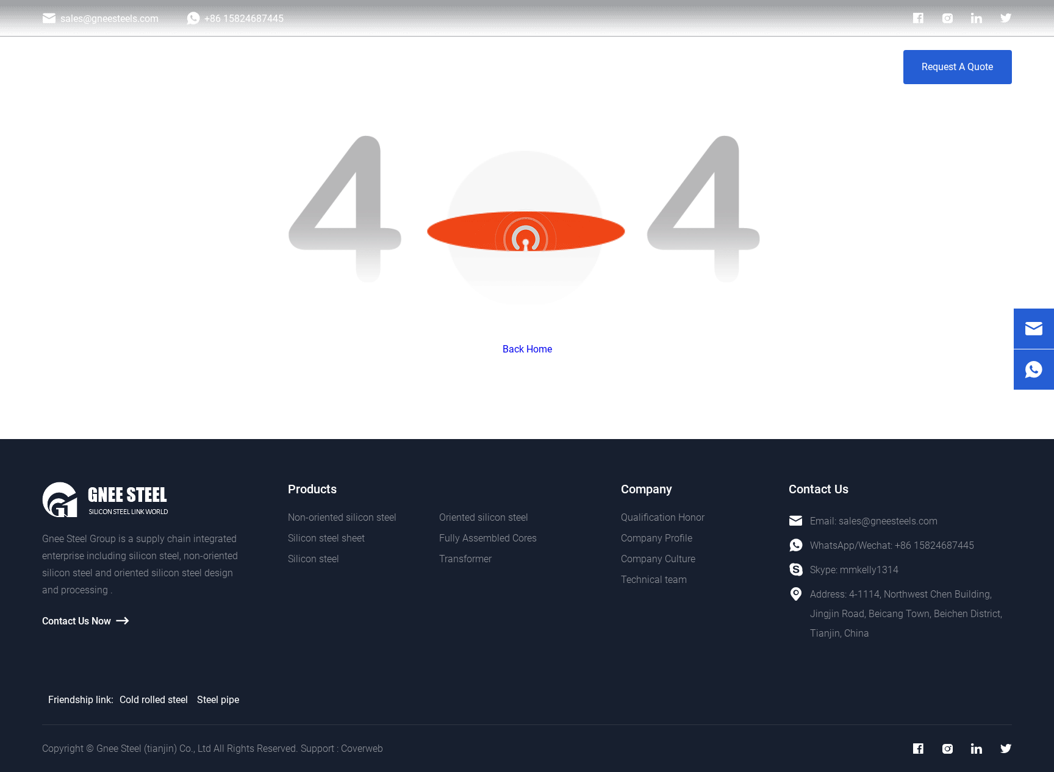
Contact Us (829, 67)
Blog (653, 67)
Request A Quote (957, 67)
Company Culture (658, 559)
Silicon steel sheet (326, 538)
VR (769, 67)
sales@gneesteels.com (888, 521)
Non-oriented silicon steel (342, 517)
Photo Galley (584, 67)
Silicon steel (313, 559)
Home (365, 67)
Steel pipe (218, 700)
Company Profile (656, 538)
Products (428, 67)
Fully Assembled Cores (488, 538)
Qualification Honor (662, 517)
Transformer (465, 559)
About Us (713, 67)
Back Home (527, 349)
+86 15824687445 (934, 545)
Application (502, 67)
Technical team (654, 579)
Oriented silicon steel (483, 517)
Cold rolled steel (154, 700)
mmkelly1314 (869, 570)
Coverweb (362, 748)
